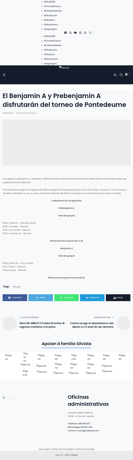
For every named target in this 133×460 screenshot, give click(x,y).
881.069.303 (84, 423)
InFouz (74, 455)
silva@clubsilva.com (89, 430)
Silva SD (16, 287)
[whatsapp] (85, 32)
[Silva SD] (66, 75)
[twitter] (70, 32)
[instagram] (80, 32)
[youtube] (75, 32)
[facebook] (65, 32)
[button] (50, 32)
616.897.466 (86, 427)
